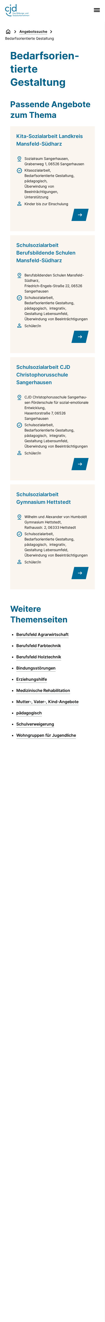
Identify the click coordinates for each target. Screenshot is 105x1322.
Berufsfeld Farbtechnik (38, 645)
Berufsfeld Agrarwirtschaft (42, 634)
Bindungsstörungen (36, 668)
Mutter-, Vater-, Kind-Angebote (47, 701)
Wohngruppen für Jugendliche (46, 735)
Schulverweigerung (35, 724)
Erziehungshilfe (31, 679)
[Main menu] (96, 10)
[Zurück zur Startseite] (8, 32)
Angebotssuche (33, 31)
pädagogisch (29, 712)
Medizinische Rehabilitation (43, 690)
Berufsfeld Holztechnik (38, 656)
